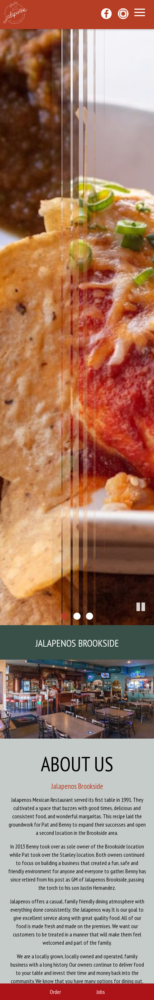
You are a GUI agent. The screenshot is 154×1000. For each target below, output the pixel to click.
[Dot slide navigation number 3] (89, 616)
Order (55, 991)
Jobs (100, 991)
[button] (148, 619)
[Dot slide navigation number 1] (64, 616)
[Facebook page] (107, 13)
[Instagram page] (124, 13)
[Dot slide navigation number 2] (77, 616)
